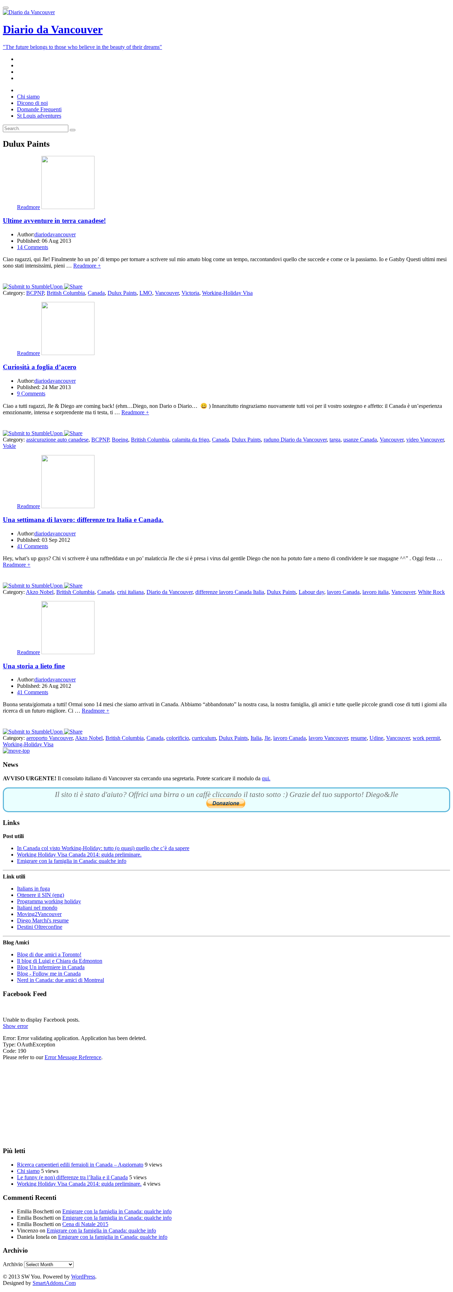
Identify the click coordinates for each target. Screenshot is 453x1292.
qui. (266, 778)
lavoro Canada (343, 592)
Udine (376, 738)
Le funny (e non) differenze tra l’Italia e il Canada (72, 1177)
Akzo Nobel (39, 592)
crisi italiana (130, 592)
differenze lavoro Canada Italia (229, 592)
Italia (256, 738)
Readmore (28, 207)
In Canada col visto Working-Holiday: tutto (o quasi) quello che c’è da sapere (103, 848)
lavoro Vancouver (328, 738)
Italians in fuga (33, 889)
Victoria (190, 293)
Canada (96, 293)
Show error (15, 1026)
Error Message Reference (73, 1057)
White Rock (431, 592)
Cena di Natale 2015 (85, 1224)
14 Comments (32, 247)
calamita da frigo (190, 440)
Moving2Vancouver (39, 914)
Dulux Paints (122, 293)
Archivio (13, 1264)
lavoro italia (375, 592)
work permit (426, 738)
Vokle (9, 446)
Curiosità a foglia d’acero (39, 367)
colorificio (177, 738)
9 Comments (31, 394)
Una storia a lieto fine (34, 666)
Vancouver (167, 293)
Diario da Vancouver (170, 592)
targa (334, 440)
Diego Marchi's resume (43, 920)
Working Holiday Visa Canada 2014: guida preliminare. (79, 855)
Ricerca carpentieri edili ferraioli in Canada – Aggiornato (80, 1165)
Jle (267, 738)
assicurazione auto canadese (57, 440)
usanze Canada (360, 440)
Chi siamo (28, 1171)
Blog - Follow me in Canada (49, 974)
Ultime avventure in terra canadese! (54, 220)
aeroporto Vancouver (49, 738)
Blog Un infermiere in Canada (51, 967)
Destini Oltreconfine (39, 927)
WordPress (83, 1277)
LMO (145, 293)
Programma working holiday (49, 901)
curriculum (204, 738)
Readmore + (87, 266)
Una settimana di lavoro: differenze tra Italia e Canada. (83, 519)
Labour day (311, 592)
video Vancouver (425, 440)
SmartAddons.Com (54, 1283)
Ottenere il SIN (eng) (40, 895)
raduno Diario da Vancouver (295, 440)
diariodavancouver (55, 234)
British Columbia (66, 293)
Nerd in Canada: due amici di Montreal (60, 980)
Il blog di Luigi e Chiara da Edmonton (59, 961)
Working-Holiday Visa (227, 293)
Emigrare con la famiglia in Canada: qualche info (71, 861)
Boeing (120, 440)
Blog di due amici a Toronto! (49, 954)
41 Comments (32, 546)
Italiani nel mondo (37, 908)
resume (359, 738)
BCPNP (35, 293)
